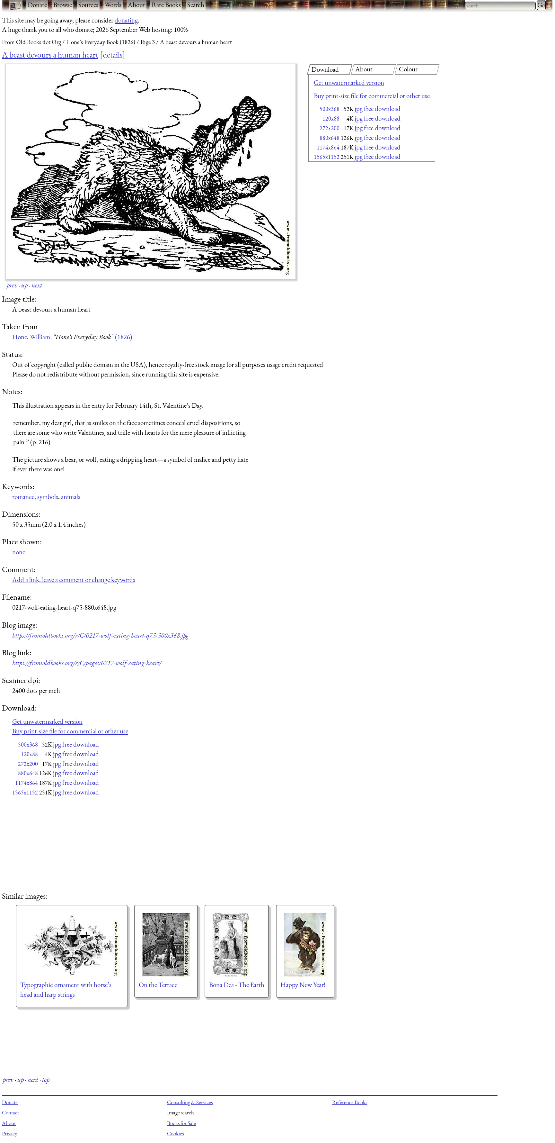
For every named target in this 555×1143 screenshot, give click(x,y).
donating (126, 20)
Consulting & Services (190, 1102)
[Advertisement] (360, 215)
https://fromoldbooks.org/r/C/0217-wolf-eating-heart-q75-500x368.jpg (100, 635)
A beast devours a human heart (50, 54)
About (136, 4)
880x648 (329, 137)
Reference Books (349, 1102)
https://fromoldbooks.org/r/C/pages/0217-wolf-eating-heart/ (86, 662)
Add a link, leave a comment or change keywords (73, 579)
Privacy (9, 1133)
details (112, 54)
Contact (10, 1112)
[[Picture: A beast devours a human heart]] (150, 171)
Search (195, 4)
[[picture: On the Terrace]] (166, 944)
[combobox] (500, 6)
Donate (37, 4)
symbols (47, 496)
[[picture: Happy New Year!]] (305, 944)
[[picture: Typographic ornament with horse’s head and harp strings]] (71, 944)
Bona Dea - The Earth (236, 984)
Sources (88, 4)
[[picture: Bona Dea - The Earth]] (236, 944)
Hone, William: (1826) (72, 336)
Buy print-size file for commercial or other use (372, 95)
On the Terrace (158, 984)
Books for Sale (181, 1123)
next (36, 285)
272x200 (329, 128)
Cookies (175, 1133)
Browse (62, 4)
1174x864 (328, 147)
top (45, 1079)
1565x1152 (326, 156)
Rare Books (166, 4)
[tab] (329, 69)
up (24, 285)
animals (70, 496)
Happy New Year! (302, 984)
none (18, 552)
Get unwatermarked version (349, 82)
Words (113, 4)
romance (23, 496)
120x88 (330, 118)
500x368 (329, 109)
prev (12, 285)
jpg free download (378, 108)
